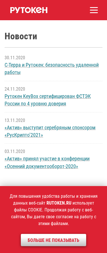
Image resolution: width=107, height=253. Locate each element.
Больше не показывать (53, 240)
